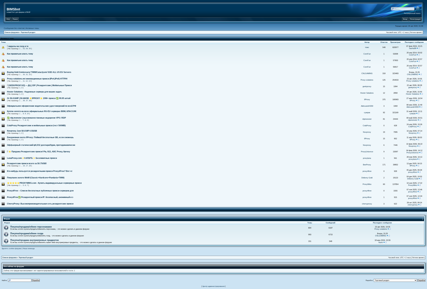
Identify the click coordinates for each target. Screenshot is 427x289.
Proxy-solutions (367, 80)
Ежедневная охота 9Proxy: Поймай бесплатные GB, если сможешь (40, 137)
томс (367, 47)
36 (24, 100)
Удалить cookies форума (11, 248)
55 (30, 48)
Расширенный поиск (412, 13)
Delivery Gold (366, 178)
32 (30, 74)
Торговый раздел (28, 32)
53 (24, 48)
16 (24, 166)
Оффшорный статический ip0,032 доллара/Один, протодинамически (41, 145)
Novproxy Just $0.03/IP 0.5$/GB (22, 131)
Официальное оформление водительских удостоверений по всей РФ (41, 106)
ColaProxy (367, 126)
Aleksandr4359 (367, 106)
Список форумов (12, 32)
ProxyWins (367, 184)
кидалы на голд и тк (18, 46)
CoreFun (367, 54)
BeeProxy (367, 165)
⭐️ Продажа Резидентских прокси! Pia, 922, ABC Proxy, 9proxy (39, 151)
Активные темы (32, 28)
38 (30, 100)
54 (27, 48)
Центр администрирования (213, 286)
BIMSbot (13, 9)
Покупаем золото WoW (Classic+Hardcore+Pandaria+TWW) (35, 178)
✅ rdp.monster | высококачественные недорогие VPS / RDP (36, 118)
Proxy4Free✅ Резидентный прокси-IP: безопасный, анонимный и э (40, 197)
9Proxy (367, 99)
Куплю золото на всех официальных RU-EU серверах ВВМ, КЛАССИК (41, 111)
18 (30, 166)
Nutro (380, 242)
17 (27, 166)
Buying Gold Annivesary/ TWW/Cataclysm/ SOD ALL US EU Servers (39, 72)
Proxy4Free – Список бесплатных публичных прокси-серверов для (40, 191)
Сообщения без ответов (14, 28)
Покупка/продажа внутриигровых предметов (34, 240)
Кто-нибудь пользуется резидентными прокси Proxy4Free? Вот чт (39, 171)
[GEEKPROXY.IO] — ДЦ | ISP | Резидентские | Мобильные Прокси (40, 85)
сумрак (367, 112)
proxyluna (367, 158)
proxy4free (367, 171)
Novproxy (367, 132)
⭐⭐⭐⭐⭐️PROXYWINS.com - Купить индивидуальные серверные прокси (44, 183)
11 (24, 81)
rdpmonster (367, 119)
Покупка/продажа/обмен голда (26, 233)
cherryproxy (367, 204)
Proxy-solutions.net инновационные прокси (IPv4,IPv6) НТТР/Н (37, 79)
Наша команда (29, 248)
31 (27, 74)
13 (30, 81)
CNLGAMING (367, 73)
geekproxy (367, 86)
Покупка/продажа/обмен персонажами (31, 226)
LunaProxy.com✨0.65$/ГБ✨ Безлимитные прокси (32, 158)
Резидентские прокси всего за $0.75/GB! (27, 163)
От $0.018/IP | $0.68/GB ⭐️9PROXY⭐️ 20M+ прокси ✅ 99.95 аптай (38, 98)
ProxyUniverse (367, 152)
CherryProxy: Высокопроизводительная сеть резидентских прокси (40, 204)
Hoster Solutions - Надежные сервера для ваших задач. (34, 92)
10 (28, 113)
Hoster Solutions (367, 93)
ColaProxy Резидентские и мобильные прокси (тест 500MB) (36, 125)
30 (24, 74)
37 (27, 100)
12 (27, 81)
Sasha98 (412, 48)
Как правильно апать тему (20, 54)
